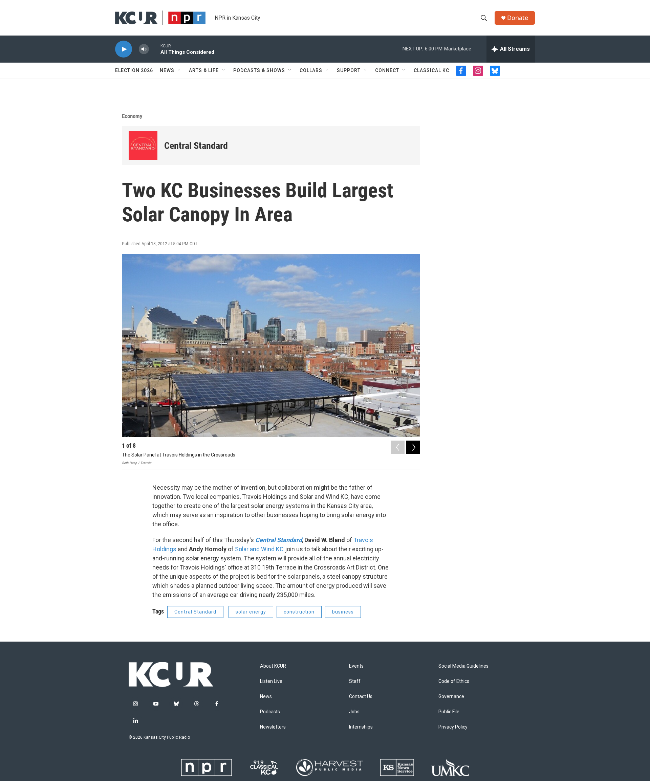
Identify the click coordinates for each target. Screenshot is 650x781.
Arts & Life (204, 70)
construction (299, 612)
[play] (123, 49)
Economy (132, 116)
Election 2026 (134, 70)
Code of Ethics (453, 681)
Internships (361, 727)
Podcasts (270, 711)
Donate (517, 17)
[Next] (413, 447)
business (343, 612)
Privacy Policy (453, 727)
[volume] (144, 49)
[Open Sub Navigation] (179, 70)
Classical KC (431, 70)
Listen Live (271, 681)
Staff (355, 681)
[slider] (155, 48)
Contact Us (360, 696)
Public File (448, 711)
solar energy (251, 612)
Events (356, 666)
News (167, 70)
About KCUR (273, 666)
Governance (451, 696)
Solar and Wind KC (259, 549)
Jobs (354, 711)
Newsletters (273, 727)
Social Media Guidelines (463, 666)
